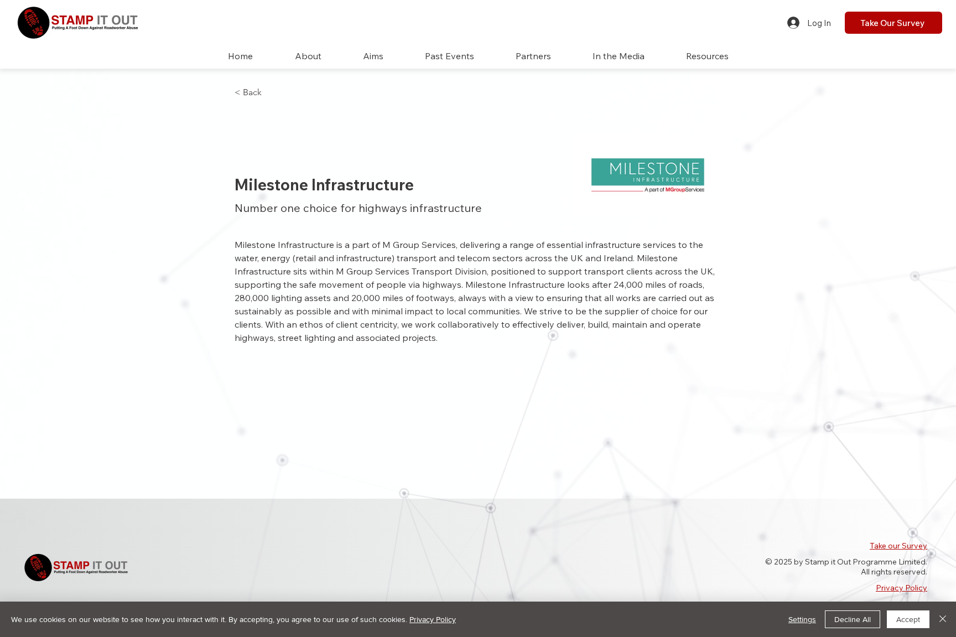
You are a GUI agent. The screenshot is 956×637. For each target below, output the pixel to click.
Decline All (852, 619)
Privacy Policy (901, 588)
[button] (449, 56)
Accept (908, 619)
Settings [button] (802, 619)
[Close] (942, 619)
